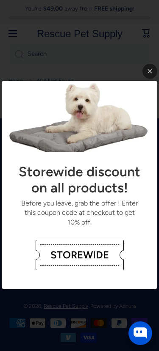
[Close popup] (149, 71)
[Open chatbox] (140, 333)
